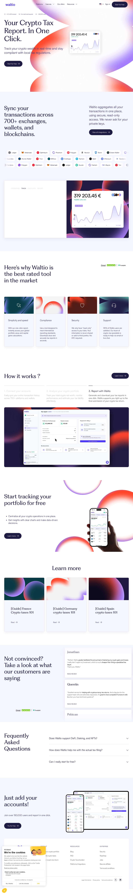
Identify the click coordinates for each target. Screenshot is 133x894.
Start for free (119, 5)
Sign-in (107, 4)
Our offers (60, 4)
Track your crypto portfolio (50, 852)
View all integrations (99, 132)
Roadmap (103, 856)
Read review (72, 663)
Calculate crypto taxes (48, 856)
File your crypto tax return (49, 860)
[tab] (15, 188)
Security (102, 852)
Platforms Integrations (77, 864)
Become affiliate (105, 864)
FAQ (71, 856)
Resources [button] (70, 4)
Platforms (39, 4)
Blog (71, 852)
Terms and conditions (107, 868)
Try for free (11, 826)
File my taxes (18, 227)
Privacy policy (96, 880)
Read (12, 622)
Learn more (119, 376)
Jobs (101, 860)
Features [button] (48, 4)
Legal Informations (86, 880)
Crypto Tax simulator (77, 860)
